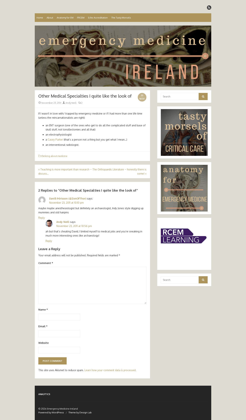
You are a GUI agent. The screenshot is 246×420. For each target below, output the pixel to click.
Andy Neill (71, 102)
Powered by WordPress (51, 412)
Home (40, 17)
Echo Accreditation (98, 17)
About (50, 17)
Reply (41, 217)
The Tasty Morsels (121, 17)
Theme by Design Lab (80, 412)
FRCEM (80, 17)
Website (43, 342)
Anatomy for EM (65, 17)
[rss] (209, 7)
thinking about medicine (54, 156)
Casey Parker (56, 139)
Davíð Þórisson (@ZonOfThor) (67, 198)
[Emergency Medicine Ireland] (123, 56)
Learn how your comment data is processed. (110, 370)
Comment (45, 263)
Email (43, 326)
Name (43, 309)
